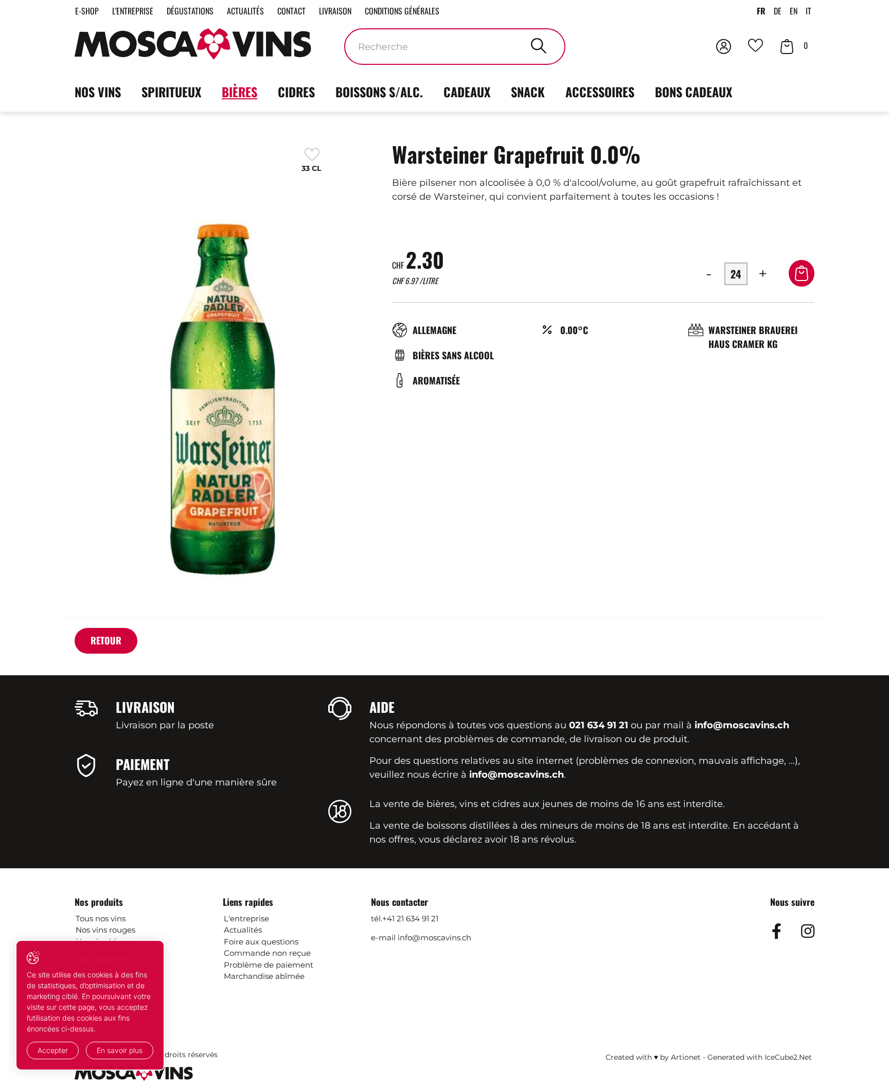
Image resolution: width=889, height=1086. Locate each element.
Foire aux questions (261, 942)
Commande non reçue (267, 953)
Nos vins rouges (105, 930)
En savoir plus (120, 1050)
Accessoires (599, 91)
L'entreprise (132, 11)
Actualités (245, 11)
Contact (291, 11)
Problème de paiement (268, 965)
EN (793, 11)
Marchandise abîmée (264, 976)
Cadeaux (466, 91)
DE (777, 11)
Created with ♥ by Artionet (653, 1057)
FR (761, 11)
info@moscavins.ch (434, 937)
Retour (106, 640)
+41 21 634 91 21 (410, 918)
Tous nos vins (101, 918)
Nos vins (98, 91)
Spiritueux (171, 91)
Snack (528, 91)
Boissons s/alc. (379, 91)
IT (808, 11)
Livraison (335, 11)
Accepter (53, 1050)
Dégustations (190, 11)
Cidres (296, 91)
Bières (239, 91)
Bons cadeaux (693, 91)
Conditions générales (402, 11)
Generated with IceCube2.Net (759, 1057)
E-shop (87, 11)
